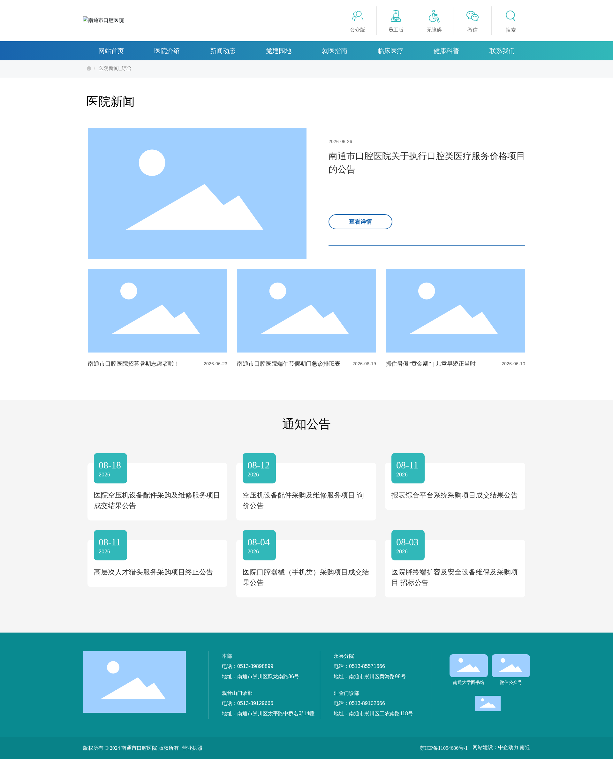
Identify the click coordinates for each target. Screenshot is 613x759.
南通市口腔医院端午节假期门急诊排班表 (288, 364)
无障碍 (434, 30)
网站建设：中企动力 (495, 747)
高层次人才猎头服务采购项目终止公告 (153, 572)
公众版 (357, 30)
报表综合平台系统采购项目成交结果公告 (454, 495)
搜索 (511, 30)
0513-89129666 (255, 703)
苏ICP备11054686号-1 (444, 748)
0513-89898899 (255, 666)
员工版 (396, 30)
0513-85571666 (367, 666)
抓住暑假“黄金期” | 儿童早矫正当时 (431, 364)
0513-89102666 (367, 703)
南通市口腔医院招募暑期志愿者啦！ (134, 364)
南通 (525, 747)
